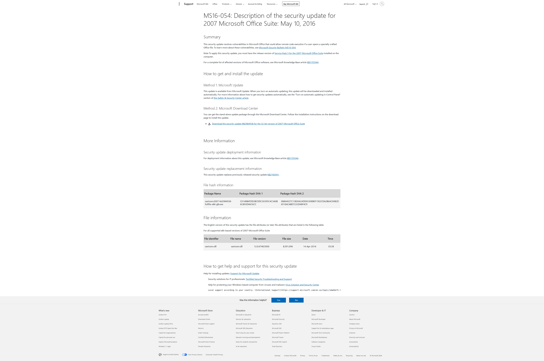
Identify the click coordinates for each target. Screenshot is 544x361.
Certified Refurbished (205, 337)
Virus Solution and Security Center (302, 284)
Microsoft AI (276, 315)
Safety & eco (337, 355)
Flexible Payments (204, 346)
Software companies (318, 342)
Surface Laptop (164, 319)
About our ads (361, 355)
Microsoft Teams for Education (246, 324)
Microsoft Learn (317, 324)
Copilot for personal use (167, 337)
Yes (278, 300)
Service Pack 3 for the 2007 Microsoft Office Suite (299, 53)
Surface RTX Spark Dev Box (168, 328)
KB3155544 (312, 62)
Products (225, 4)
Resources (271, 4)
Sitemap (277, 355)
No (296, 300)
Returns (201, 328)
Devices (239, 4)
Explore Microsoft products (168, 342)
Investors (352, 333)
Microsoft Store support (206, 324)
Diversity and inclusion (357, 337)
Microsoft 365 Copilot (279, 342)
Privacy (302, 355)
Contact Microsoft (290, 355)
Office (214, 4)
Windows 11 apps (165, 346)
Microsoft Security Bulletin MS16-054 (277, 47)
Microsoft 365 (202, 4)
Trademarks (325, 355)
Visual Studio (316, 346)
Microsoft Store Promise (206, 342)
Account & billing (255, 4)
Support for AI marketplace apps (323, 328)
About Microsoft (354, 319)
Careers (352, 315)
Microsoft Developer (319, 319)
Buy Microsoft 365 (290, 4)
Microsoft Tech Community (321, 333)
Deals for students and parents (246, 342)
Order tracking (203, 333)
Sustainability (354, 346)
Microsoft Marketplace (319, 337)
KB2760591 (273, 174)
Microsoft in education (243, 315)
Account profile (203, 315)
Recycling (349, 355)
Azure (313, 315)
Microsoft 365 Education (244, 328)
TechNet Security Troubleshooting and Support (269, 279)
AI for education (241, 346)
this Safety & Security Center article (231, 97)
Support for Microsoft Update (244, 273)
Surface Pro (162, 315)
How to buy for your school (245, 333)
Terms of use (313, 355)
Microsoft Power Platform (280, 333)
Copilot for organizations (167, 333)
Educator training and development (248, 337)
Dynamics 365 (277, 324)
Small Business (277, 346)
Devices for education (243, 319)
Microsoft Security (278, 319)
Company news (354, 324)
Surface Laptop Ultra (166, 324)
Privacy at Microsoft (356, 328)
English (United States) (171, 354)
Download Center (204, 319)
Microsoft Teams (277, 337)
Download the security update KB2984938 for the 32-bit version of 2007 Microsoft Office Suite (258, 123)
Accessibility (353, 342)
